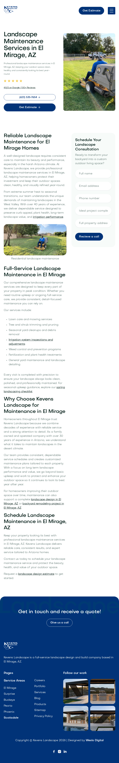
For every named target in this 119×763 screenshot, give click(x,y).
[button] (111, 10)
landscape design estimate (36, 574)
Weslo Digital (95, 740)
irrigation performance (48, 217)
